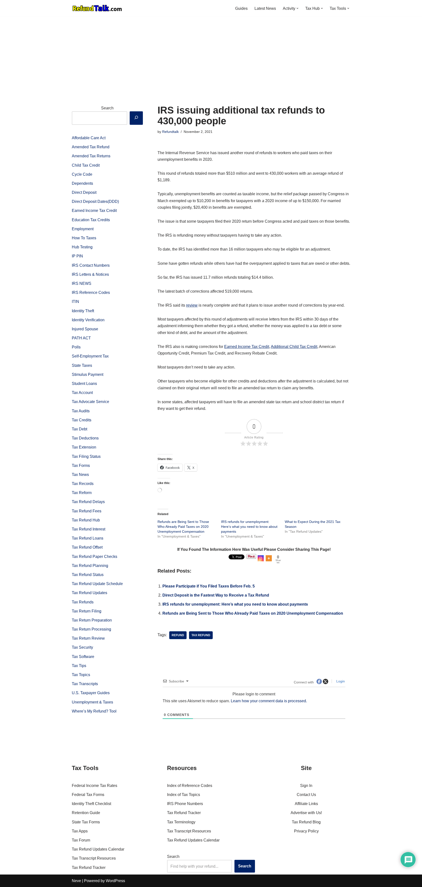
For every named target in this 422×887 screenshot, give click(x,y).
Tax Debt (79, 429)
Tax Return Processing (91, 629)
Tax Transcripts (85, 684)
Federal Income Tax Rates (94, 785)
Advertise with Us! (306, 813)
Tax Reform (82, 493)
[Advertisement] (211, 53)
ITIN (75, 302)
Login (340, 681)
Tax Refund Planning (90, 566)
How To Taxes (84, 238)
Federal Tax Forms (88, 795)
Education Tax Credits (91, 220)
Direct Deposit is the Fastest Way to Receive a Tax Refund (215, 595)
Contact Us (306, 795)
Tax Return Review (88, 638)
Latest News (265, 8)
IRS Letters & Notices (90, 274)
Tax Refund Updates (89, 593)
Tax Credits (81, 420)
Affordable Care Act (89, 138)
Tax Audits (81, 411)
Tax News (80, 474)
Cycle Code (82, 174)
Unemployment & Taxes (92, 702)
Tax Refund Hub (86, 520)
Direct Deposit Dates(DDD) (95, 201)
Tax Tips (79, 666)
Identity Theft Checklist (91, 804)
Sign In (306, 785)
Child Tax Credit (86, 165)
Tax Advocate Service (90, 402)
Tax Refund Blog (306, 822)
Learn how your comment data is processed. (269, 701)
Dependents (82, 183)
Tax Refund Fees (86, 511)
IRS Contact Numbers (91, 265)
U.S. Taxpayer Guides (91, 693)
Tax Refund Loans (87, 538)
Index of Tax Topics (183, 795)
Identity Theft (83, 311)
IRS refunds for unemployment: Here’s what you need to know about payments (249, 526)
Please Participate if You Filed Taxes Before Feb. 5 (208, 586)
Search (107, 108)
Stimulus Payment (87, 374)
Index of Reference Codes (189, 785)
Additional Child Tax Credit (294, 347)
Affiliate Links (306, 804)
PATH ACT (81, 338)
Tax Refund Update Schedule (97, 584)
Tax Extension (84, 447)
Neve (76, 881)
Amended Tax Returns (91, 156)
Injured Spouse (85, 329)
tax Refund (200, 635)
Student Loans (84, 383)
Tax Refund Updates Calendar (98, 849)
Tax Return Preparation (92, 620)
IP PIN (77, 256)
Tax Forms (81, 465)
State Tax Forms (86, 822)
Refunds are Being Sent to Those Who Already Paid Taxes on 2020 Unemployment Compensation (183, 526)
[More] (269, 558)
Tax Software (83, 657)
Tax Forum (81, 840)
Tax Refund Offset (87, 547)
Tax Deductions (85, 438)
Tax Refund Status (88, 575)
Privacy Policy (306, 831)
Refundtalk (170, 132)
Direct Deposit (84, 192)
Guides (241, 8)
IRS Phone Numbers (185, 804)
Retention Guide (86, 813)
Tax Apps (80, 831)
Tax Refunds (83, 602)
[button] (297, 8)
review (192, 305)
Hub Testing (82, 247)
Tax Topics (81, 675)
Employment (83, 229)
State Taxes (82, 365)
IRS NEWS (81, 283)
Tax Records (83, 484)
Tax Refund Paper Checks (94, 556)
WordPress (115, 881)
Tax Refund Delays (88, 502)
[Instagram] (261, 558)
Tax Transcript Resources (94, 858)
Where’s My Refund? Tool (94, 711)
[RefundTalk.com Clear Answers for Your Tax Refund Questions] (97, 8)
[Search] (136, 118)
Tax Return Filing (86, 611)
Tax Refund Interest (88, 529)
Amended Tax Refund (90, 147)
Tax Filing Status (86, 456)
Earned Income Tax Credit (94, 210)
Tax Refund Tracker (89, 867)
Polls (76, 347)
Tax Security (82, 647)
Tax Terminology (181, 822)
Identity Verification (88, 320)
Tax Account (82, 393)
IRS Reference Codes (91, 292)
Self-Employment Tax (90, 356)
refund (178, 635)
